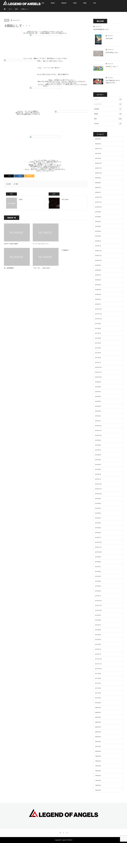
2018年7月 (98, 275)
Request (64, 3)
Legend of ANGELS (67, 840)
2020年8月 (98, 182)
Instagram (66, 832)
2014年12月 (98, 484)
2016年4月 (98, 406)
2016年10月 (98, 377)
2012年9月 (98, 615)
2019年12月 (98, 197)
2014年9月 (98, 498)
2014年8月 (98, 503)
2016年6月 (98, 396)
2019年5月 (98, 231)
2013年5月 (98, 576)
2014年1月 (98, 537)
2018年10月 (98, 260)
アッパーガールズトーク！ (41, 244)
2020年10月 (98, 173)
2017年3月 (98, 353)
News (75, 3)
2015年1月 (98, 479)
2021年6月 (98, 158)
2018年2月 (98, 299)
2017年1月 (98, 362)
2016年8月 (98, 387)
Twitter (60, 832)
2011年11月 (98, 664)
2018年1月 (98, 304)
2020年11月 (98, 168)
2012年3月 (98, 644)
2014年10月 (98, 494)
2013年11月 (98, 547)
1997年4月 (98, 766)
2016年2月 (98, 416)
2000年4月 (98, 751)
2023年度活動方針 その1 (101, 29)
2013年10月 (98, 552)
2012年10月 (98, 610)
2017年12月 (98, 309)
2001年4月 (98, 746)
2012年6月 (98, 630)
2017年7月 (98, 333)
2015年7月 (98, 450)
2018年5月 (98, 285)
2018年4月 (98, 289)
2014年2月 (98, 532)
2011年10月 (98, 669)
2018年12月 (98, 251)
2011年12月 (98, 659)
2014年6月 (98, 513)
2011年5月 (98, 693)
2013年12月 (98, 542)
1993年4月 (98, 785)
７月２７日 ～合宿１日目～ (42, 268)
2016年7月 (98, 391)
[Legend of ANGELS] (63, 815)
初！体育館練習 (9, 268)
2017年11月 (98, 314)
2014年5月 (98, 518)
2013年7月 (98, 566)
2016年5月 (98, 401)
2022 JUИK (109, 38)
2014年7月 (98, 508)
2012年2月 (98, 649)
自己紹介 (107, 123)
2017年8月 (98, 328)
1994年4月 (98, 780)
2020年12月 (98, 163)
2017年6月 (98, 338)
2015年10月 (98, 435)
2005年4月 (98, 727)
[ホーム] (4, 6)
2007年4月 (98, 717)
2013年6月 (98, 571)
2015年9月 (98, 440)
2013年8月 (98, 562)
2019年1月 (98, 246)
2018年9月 (98, 265)
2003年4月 (98, 737)
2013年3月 (98, 586)
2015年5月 (98, 460)
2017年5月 (98, 343)
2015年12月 (98, 426)
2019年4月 (98, 236)
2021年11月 (98, 148)
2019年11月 (98, 202)
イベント (107, 99)
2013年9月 (98, 557)
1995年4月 (98, 775)
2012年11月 (98, 605)
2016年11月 (98, 372)
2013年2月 (98, 591)
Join (43, 3)
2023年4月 (98, 139)
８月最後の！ (66, 250)
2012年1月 (98, 654)
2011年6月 (98, 688)
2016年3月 (98, 411)
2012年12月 (98, 600)
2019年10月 (98, 207)
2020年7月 (98, 187)
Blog (85, 3)
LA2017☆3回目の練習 (11, 244)
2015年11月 (98, 430)
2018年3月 (98, 294)
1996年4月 (98, 771)
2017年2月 (98, 357)
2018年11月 (98, 255)
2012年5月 (98, 634)
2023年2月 (98, 144)
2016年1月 (98, 421)
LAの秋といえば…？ (112, 66)
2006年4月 (98, 722)
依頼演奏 (107, 109)
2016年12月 (98, 367)
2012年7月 (98, 625)
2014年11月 (98, 489)
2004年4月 (98, 732)
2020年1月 (98, 192)
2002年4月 (98, 741)
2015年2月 (98, 474)
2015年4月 (98, 464)
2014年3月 (98, 528)
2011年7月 (98, 683)
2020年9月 (98, 178)
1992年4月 (98, 790)
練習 (6, 20)
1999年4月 (98, 756)
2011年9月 (98, 673)
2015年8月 (98, 445)
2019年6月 (98, 226)
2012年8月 (98, 620)
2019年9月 (98, 212)
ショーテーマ (107, 104)
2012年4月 (98, 639)
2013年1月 (98, 596)
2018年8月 (98, 270)
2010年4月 (98, 703)
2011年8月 (98, 678)
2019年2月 (98, 241)
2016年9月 (98, 382)
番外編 (107, 114)
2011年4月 (98, 698)
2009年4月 (98, 707)
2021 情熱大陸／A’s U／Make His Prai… (113, 81)
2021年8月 (98, 153)
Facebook (63, 832)
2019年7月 (98, 221)
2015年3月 (98, 469)
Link (94, 3)
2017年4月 (98, 348)
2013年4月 (98, 581)
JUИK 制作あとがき (112, 52)
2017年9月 (98, 323)
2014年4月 (98, 523)
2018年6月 (98, 280)
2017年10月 (98, 319)
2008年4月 (98, 712)
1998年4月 (98, 761)
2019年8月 (98, 217)
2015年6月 (98, 455)
